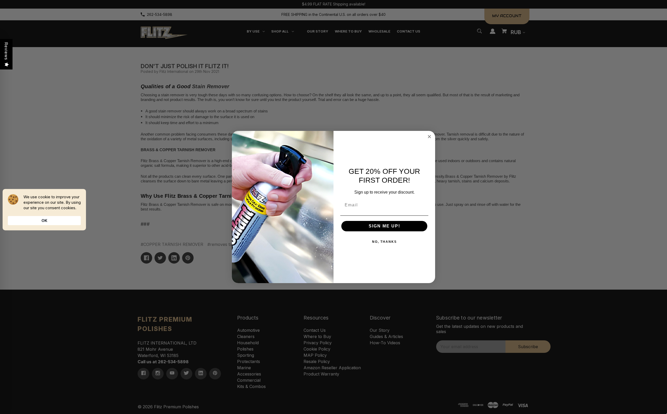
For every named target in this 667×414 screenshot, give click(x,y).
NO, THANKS (384, 242)
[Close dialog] (429, 136)
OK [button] (44, 220)
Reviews (6, 51)
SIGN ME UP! (384, 226)
